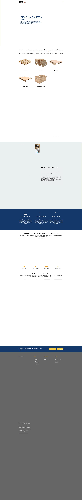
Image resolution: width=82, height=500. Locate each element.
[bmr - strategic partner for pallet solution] (22, 2)
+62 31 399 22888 (22, 427)
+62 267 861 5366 (22, 423)
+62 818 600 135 (29, 423)
